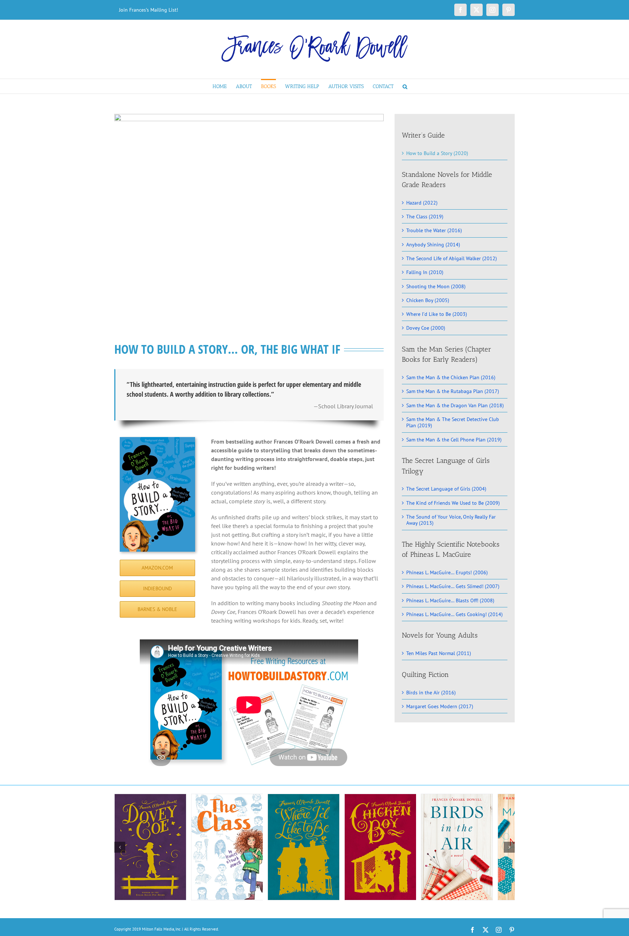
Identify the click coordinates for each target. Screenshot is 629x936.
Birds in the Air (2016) (431, 692)
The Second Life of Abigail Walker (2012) (451, 258)
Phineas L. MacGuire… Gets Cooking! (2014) (454, 614)
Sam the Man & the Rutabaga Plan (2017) (452, 391)
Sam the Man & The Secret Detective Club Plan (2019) (452, 422)
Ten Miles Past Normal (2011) (438, 653)
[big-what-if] (249, 116)
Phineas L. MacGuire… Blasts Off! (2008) (450, 600)
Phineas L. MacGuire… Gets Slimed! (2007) (452, 586)
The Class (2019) (424, 216)
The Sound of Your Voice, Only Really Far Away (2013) (451, 519)
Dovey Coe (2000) (425, 327)
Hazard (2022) (422, 202)
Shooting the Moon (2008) (436, 286)
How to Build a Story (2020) (437, 153)
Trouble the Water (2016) (434, 230)
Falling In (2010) (424, 272)
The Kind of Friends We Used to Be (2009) (453, 502)
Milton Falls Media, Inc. (161, 929)
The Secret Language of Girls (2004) (446, 488)
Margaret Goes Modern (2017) (439, 706)
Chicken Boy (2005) (427, 300)
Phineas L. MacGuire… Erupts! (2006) (447, 572)
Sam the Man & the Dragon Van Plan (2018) (455, 405)
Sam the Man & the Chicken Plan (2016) (450, 377)
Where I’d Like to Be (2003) (436, 313)
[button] (405, 86)
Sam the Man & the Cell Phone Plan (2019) (454, 439)
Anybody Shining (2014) (433, 244)
